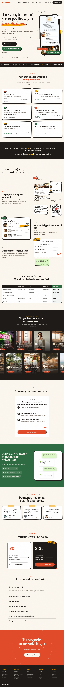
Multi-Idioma (16, 677)
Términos (53, 675)
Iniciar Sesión (48, 2)
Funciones (19, 2)
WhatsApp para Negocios (30, 678)
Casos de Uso (26, 2)
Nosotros (41, 2)
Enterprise (4, 677)
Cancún (40, 677)
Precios (32, 2)
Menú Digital (16, 675)
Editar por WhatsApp (18, 674)
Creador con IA (17, 672)
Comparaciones (5, 675)
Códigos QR (16, 671)
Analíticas (16, 678)
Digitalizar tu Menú (30, 674)
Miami (40, 678)
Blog (37, 2)
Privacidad (54, 674)
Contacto (54, 672)
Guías (28, 672)
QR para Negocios (30, 675)
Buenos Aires (42, 672)
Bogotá (40, 674)
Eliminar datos (54, 677)
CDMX (40, 671)
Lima (40, 675)
